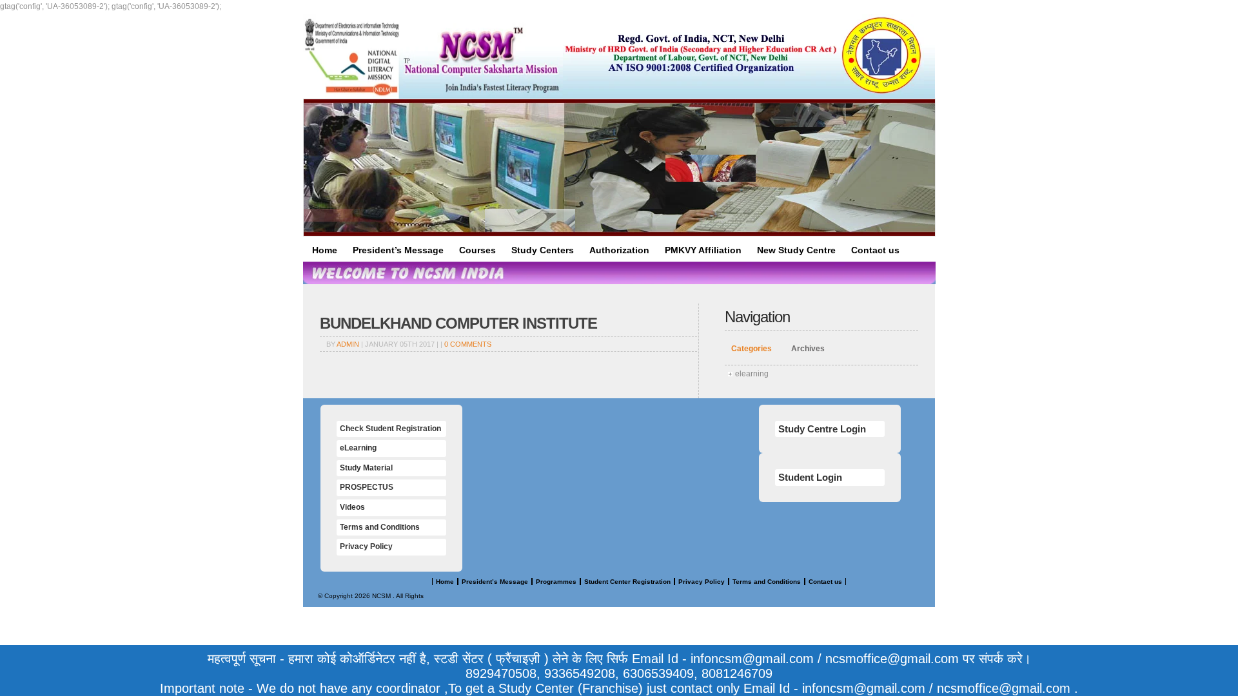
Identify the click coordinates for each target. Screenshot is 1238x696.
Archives (808, 348)
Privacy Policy (366, 546)
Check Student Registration (390, 428)
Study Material (366, 467)
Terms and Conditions (380, 527)
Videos (352, 507)
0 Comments (467, 344)
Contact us (875, 250)
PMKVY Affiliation (703, 250)
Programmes (556, 581)
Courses (477, 250)
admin (348, 344)
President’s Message (398, 250)
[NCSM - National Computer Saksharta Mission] (433, 56)
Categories (751, 348)
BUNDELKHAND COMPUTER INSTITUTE (458, 323)
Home (324, 250)
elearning (752, 373)
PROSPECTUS (366, 487)
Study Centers (542, 250)
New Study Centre (796, 250)
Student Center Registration (627, 581)
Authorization (619, 250)
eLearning (358, 447)
